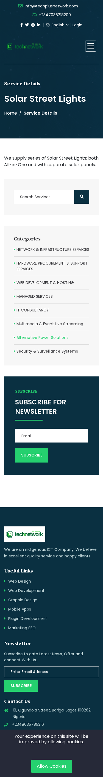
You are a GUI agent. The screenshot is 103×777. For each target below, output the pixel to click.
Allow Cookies (51, 766)
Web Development (26, 590)
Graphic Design (22, 600)
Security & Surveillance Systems (47, 351)
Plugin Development (27, 618)
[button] (90, 46)
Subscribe (21, 685)
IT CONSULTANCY (32, 310)
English (58, 25)
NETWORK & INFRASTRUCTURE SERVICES (52, 249)
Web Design (19, 581)
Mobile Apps (19, 609)
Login (77, 25)
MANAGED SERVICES (34, 296)
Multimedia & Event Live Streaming (49, 324)
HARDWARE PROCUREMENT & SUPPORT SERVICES (52, 266)
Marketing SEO (22, 628)
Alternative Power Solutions (42, 337)
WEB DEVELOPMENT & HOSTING (45, 282)
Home (10, 113)
